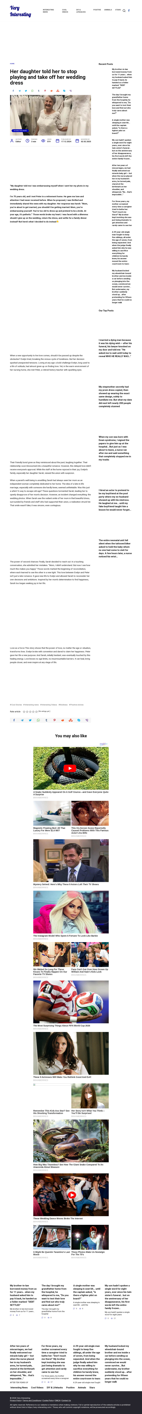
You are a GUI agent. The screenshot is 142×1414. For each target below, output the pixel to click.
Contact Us (66, 1400)
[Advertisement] (71, 44)
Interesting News (20, 131)
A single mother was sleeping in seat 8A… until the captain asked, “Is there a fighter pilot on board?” (121, 126)
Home (12, 63)
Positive (97, 10)
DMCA (57, 1400)
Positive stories (77, 705)
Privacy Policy (15, 1400)
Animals (108, 10)
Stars (118, 10)
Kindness (64, 705)
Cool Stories (16, 705)
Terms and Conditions (32, 1400)
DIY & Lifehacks (55, 1387)
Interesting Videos (49, 705)
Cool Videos (37, 1387)
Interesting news (32, 705)
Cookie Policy (48, 1400)
